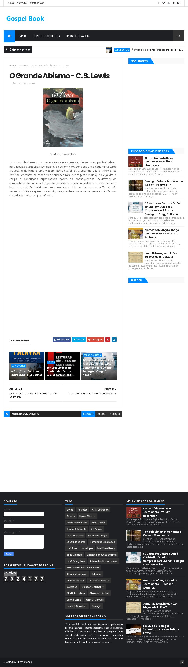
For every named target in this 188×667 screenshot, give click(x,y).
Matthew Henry (106, 548)
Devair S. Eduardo (76, 529)
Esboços (96, 574)
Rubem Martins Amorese (104, 561)
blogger (88, 413)
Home (12, 65)
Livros (22, 36)
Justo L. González (77, 606)
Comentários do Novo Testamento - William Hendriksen (159, 161)
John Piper (87, 548)
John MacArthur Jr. (99, 580)
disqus (101, 413)
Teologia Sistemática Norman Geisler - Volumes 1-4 (164, 183)
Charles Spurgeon (77, 574)
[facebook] (159, 3)
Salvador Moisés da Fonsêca (83, 567)
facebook (114, 413)
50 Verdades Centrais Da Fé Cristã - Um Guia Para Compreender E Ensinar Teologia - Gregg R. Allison (98, 368)
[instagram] (174, 3)
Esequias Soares (76, 541)
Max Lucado (98, 522)
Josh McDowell (75, 535)
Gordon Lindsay (75, 580)
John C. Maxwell (95, 599)
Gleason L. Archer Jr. (93, 586)
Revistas (83, 509)
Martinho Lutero (76, 593)
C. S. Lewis (23, 65)
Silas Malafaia (74, 554)
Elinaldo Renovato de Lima (102, 554)
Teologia (96, 606)
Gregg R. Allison (92, 355)
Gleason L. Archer (99, 593)
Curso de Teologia (46, 36)
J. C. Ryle (72, 548)
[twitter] (164, 3)
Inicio (10, 3)
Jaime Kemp (74, 599)
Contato (22, 3)
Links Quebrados (78, 36)
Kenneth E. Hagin (97, 535)
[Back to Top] (182, 662)
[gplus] (179, 3)
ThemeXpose (24, 662)
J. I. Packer (96, 529)
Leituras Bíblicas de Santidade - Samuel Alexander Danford (59, 371)
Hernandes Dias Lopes (102, 541)
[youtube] (169, 3)
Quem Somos (37, 3)
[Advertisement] (117, 18)
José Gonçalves (76, 561)
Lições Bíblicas (87, 516)
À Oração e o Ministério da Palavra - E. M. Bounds (154, 50)
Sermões (72, 586)
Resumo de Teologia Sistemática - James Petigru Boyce (161, 629)
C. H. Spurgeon (100, 509)
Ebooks (71, 516)
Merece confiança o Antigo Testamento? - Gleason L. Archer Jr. (162, 233)
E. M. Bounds (113, 49)
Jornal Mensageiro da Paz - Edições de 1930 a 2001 (162, 255)
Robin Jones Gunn (77, 522)
